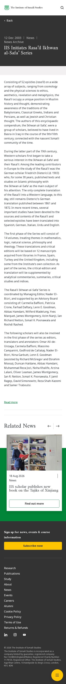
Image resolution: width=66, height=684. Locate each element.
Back (10, 20)
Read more (11, 402)
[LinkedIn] (6, 634)
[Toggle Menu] (57, 675)
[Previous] (49, 426)
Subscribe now (33, 546)
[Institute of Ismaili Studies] (23, 7)
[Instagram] (15, 634)
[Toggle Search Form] (62, 8)
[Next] (57, 426)
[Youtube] (25, 634)
